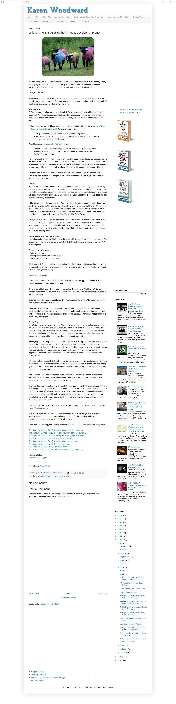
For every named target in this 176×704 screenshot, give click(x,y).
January (123, 652)
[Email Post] (68, 473)
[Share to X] (77, 473)
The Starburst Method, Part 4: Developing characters (51, 438)
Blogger (110, 687)
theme (60, 476)
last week (77, 98)
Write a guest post (38, 675)
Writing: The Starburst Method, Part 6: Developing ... (132, 614)
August (123, 560)
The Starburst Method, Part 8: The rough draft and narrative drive (56, 449)
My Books (61, 21)
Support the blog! (38, 671)
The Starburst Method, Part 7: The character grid (49, 447)
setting (54, 476)
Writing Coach (32, 21)
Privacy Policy (47, 21)
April (122, 574)
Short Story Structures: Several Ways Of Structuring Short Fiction (137, 406)
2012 (120, 543)
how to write (40, 476)
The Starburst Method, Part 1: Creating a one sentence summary (56, 430)
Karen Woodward (44, 473)
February (124, 649)
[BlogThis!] (75, 473)
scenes (48, 476)
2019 (120, 522)
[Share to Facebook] (80, 473)
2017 (120, 526)
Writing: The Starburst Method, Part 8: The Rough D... (132, 578)
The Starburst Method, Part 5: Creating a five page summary (54, 441)
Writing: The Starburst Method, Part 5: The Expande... (132, 628)
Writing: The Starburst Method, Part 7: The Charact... (132, 597)
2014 (120, 536)
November (124, 550)
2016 (120, 529)
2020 (120, 519)
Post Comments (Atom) (49, 604)
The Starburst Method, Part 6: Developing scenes (49, 444)
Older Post (102, 593)
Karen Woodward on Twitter (128, 113)
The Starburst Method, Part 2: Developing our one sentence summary (58, 433)
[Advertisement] (68, 572)
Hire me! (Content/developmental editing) (48, 678)
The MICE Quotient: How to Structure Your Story (137, 348)
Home (29, 17)
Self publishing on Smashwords (132, 589)
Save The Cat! (66, 214)
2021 (120, 515)
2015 (120, 533)
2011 (120, 657)
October (123, 553)
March (123, 645)
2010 (120, 660)
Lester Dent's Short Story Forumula (88, 17)
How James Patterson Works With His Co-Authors (137, 369)
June (122, 567)
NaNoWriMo (138, 17)
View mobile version (68, 598)
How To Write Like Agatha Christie (135, 466)
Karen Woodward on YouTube (129, 110)
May (122, 571)
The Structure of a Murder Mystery (135, 327)
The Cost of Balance (136, 387)
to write (66, 476)
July (122, 564)
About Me (73, 21)
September (125, 557)
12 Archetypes (134, 447)
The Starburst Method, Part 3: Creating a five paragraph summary (56, 436)
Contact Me (85, 21)
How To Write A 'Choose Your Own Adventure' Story (135, 306)
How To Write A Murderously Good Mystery (52, 17)
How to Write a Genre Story (118, 17)
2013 (120, 540)
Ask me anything (38, 681)
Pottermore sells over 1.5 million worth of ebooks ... (133, 640)
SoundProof (45, 466)
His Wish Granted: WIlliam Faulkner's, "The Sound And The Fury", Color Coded (136, 428)
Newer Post (34, 593)
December (124, 546)
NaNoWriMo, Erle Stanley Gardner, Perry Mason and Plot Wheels (137, 486)
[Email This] (72, 473)
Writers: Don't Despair (128, 592)
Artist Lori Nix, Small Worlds (131, 624)
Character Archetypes (38, 458)
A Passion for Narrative (53, 144)
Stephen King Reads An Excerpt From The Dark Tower (133, 602)
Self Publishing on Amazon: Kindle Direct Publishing (133, 608)
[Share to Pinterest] (82, 473)
